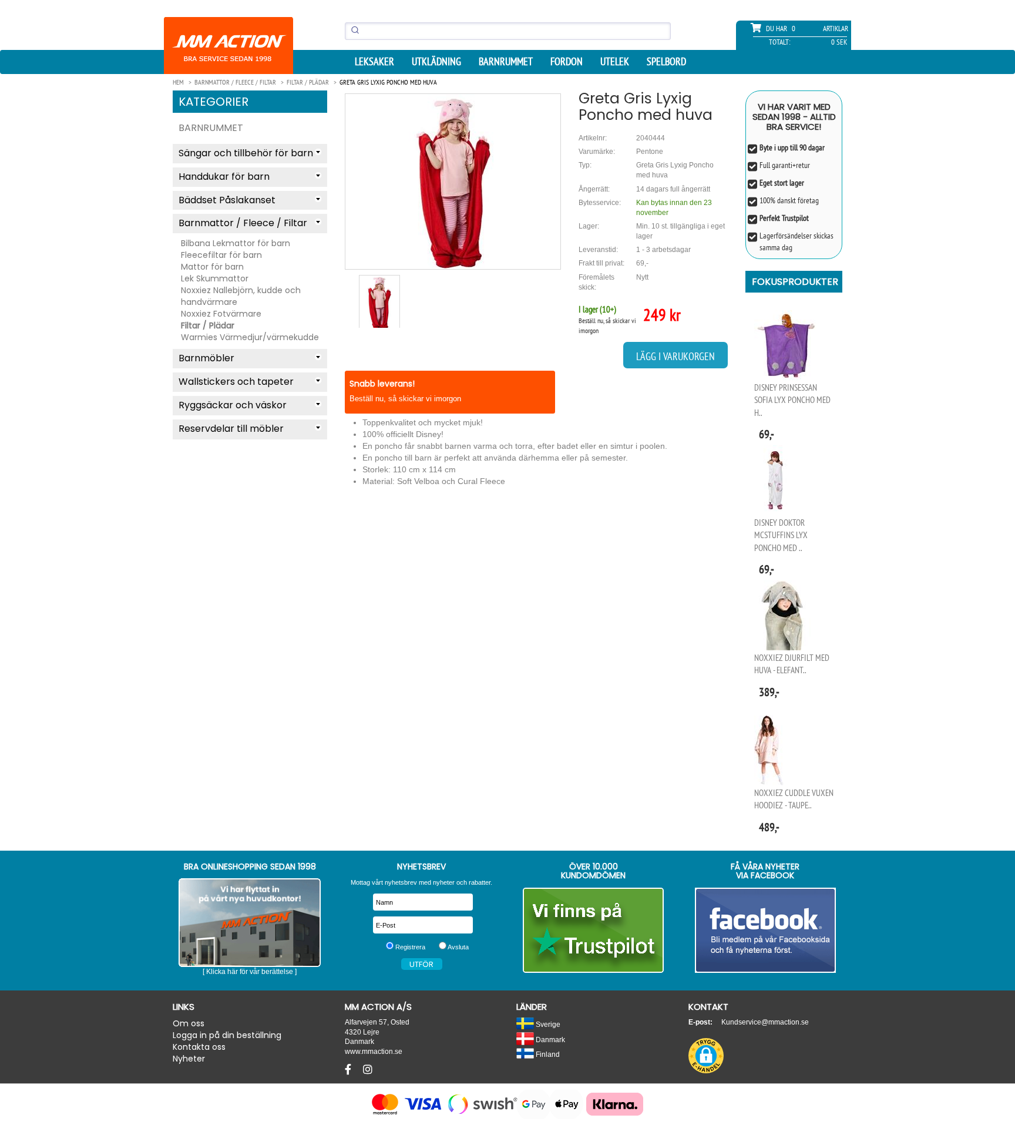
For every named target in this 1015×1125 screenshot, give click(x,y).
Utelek (614, 62)
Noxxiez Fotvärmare (221, 314)
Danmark (549, 1039)
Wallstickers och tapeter (236, 381)
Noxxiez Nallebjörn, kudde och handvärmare (241, 296)
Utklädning (436, 62)
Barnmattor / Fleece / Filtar (243, 223)
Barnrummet (506, 62)
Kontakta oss (199, 1047)
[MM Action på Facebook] (765, 930)
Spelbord (666, 62)
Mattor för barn (212, 267)
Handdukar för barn (224, 176)
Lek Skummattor (214, 278)
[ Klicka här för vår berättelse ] (250, 972)
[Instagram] (367, 1070)
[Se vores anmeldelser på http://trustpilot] (593, 930)
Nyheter (189, 1058)
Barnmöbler (206, 358)
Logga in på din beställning (227, 1035)
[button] (706, 1055)
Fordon (566, 62)
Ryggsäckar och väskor (233, 405)
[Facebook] (349, 1070)
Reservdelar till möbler (231, 428)
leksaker (374, 62)
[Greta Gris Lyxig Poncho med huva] (452, 181)
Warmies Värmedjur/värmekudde (250, 337)
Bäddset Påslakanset (227, 200)
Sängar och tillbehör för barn (246, 153)
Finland (547, 1054)
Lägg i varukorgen (675, 356)
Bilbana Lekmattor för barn (235, 243)
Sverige (547, 1024)
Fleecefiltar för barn (221, 255)
